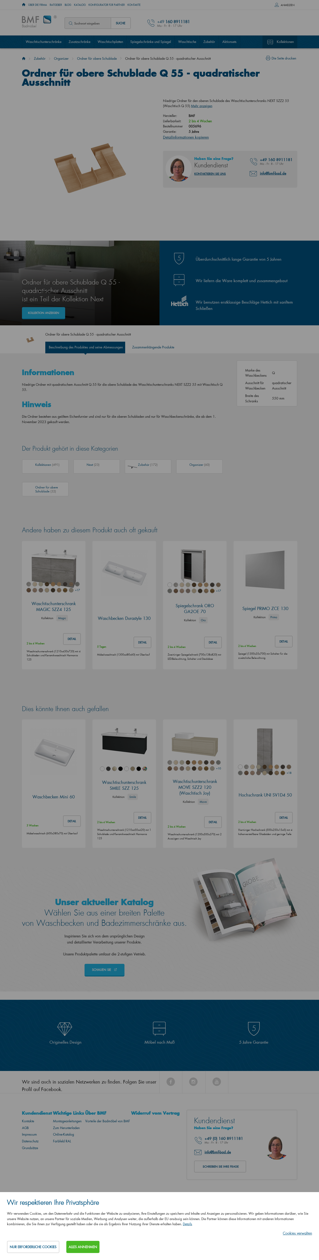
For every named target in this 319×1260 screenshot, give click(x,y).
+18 (289, 773)
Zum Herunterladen (66, 1128)
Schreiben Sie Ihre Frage (221, 1166)
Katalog (80, 5)
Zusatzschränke (79, 41)
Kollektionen (285, 41)
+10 (218, 768)
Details (187, 1224)
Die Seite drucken (284, 58)
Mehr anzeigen (201, 106)
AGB (25, 1128)
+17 (77, 590)
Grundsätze (30, 1148)
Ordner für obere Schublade (97, 58)
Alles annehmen (83, 1247)
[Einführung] (23, 58)
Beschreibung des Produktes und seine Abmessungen (86, 347)
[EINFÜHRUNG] (23, 5)
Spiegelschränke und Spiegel (150, 41)
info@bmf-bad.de (273, 173)
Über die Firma (37, 5)
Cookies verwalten (297, 1233)
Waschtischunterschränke (43, 41)
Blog (68, 5)
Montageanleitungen (67, 1121)
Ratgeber (56, 5)
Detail (72, 639)
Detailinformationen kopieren (186, 137)
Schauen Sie (102, 970)
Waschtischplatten (110, 41)
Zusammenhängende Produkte (153, 347)
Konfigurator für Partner (107, 5)
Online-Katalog (63, 1134)
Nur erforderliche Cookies (33, 1247)
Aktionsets (229, 41)
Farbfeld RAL (62, 1141)
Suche (120, 23)
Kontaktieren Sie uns (210, 173)
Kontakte (134, 5)
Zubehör (209, 41)
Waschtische (187, 41)
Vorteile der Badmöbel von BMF (107, 1121)
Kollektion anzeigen (43, 313)
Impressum (29, 1134)
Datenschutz (30, 1141)
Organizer (61, 58)
